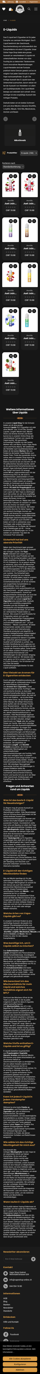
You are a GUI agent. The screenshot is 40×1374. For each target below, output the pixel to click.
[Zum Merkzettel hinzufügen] (15, 176)
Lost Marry (17, 444)
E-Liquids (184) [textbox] (29, 153)
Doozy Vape (26, 444)
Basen (15, 112)
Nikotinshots (30, 109)
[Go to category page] (20, 133)
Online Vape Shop (10, 52)
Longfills (6, 109)
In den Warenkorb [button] (11, 176)
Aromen (6, 112)
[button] (29, 9)
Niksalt (13, 109)
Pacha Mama (16, 447)
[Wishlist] (3, 9)
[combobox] (29, 153)
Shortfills (32, 106)
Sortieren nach (8, 163)
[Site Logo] (19, 9)
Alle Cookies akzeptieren (20, 1359)
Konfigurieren (20, 1364)
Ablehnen (20, 1370)
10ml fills (20, 109)
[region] (20, 1357)
